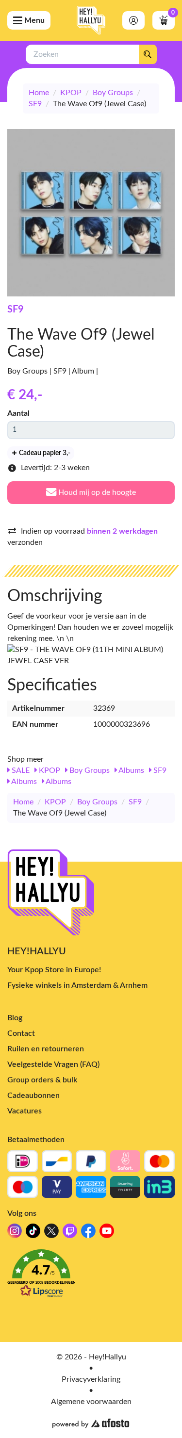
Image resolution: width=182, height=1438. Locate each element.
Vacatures (24, 1111)
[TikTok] (33, 1233)
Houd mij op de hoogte (96, 492)
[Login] (133, 20)
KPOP (71, 93)
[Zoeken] (147, 54)
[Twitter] (51, 1233)
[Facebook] (88, 1233)
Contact (21, 1033)
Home (39, 93)
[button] (91, 1276)
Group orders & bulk (42, 1080)
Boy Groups (113, 93)
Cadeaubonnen (33, 1095)
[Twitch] (70, 1233)
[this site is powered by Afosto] (90, 1423)
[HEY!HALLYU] (91, 20)
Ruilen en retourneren (45, 1049)
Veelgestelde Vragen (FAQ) (53, 1064)
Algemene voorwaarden (91, 1401)
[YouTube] (106, 1233)
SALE (20, 770)
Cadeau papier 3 (43, 453)
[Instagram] (14, 1233)
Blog (14, 1018)
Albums (130, 770)
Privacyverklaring (91, 1379)
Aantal (18, 413)
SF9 (35, 104)
